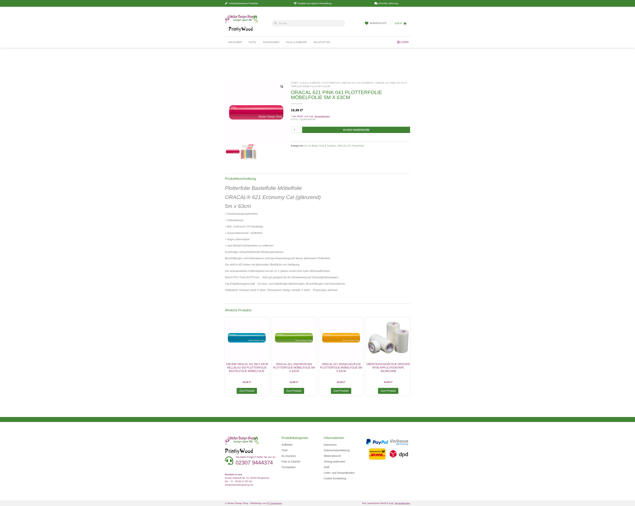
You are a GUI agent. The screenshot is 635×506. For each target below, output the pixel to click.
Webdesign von (266, 503)
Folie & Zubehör (296, 42)
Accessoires (271, 42)
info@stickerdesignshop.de (239, 485)
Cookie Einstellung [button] (335, 478)
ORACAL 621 (349, 82)
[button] (282, 87)
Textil (252, 42)
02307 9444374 (254, 463)
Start (294, 82)
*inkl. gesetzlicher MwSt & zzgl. (386, 503)
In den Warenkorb (356, 130)
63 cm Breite (365, 82)
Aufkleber (235, 42)
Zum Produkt (246, 390)
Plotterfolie (331, 82)
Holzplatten (321, 42)
